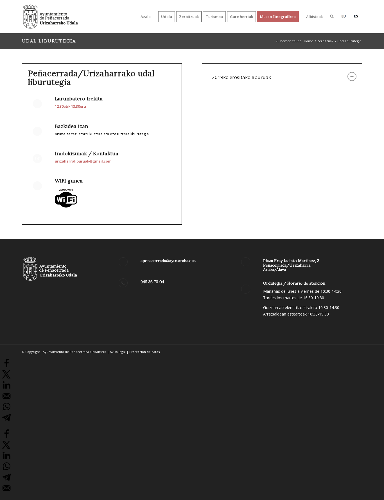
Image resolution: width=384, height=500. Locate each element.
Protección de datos (144, 352)
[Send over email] (6, 399)
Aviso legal (118, 352)
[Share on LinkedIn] (6, 388)
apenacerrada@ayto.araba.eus (168, 260)
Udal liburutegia (49, 41)
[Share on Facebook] (6, 366)
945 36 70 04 (152, 281)
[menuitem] (145, 16)
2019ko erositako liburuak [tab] (241, 77)
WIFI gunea (69, 180)
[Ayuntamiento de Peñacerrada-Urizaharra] (50, 16)
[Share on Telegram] (6, 420)
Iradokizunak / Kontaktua (86, 153)
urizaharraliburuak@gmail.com (83, 161)
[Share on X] (6, 377)
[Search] (331, 16)
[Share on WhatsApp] (6, 409)
